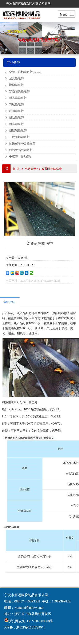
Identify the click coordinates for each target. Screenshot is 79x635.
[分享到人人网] (27, 273)
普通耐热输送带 (19, 91)
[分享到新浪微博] (17, 273)
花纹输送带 (16, 104)
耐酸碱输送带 (18, 130)
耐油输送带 (16, 117)
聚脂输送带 (16, 85)
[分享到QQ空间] (12, 273)
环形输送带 (16, 111)
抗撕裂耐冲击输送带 (22, 143)
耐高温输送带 (18, 98)
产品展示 (30, 169)
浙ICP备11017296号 (30, 627)
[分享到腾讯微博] (22, 273)
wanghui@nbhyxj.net (28, 607)
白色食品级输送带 (21, 150)
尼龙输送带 (16, 78)
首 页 (16, 169)
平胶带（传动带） (21, 156)
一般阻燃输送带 (19, 137)
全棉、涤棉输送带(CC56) (25, 71)
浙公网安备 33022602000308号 (30, 621)
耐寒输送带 (16, 124)
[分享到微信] (31, 273)
